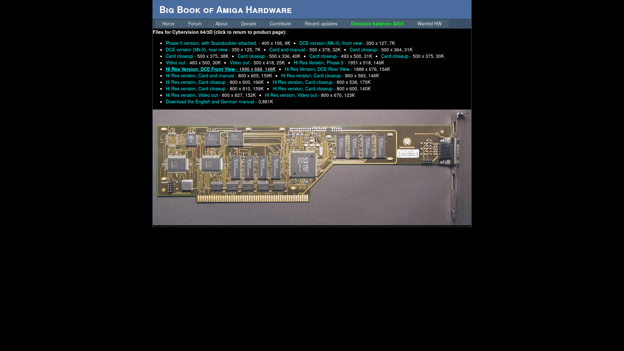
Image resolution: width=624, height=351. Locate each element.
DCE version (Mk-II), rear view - (213, 49)
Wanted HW (429, 23)
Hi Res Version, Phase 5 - (339, 62)
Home (168, 23)
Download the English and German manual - (219, 101)
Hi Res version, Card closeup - (330, 75)
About (221, 23)
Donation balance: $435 (377, 23)
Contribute (280, 23)
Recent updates (321, 23)
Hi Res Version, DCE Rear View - (337, 69)
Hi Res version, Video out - (211, 95)
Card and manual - (305, 49)
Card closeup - (381, 49)
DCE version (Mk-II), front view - (347, 43)
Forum (195, 23)
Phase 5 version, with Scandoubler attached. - (228, 43)
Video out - (193, 62)
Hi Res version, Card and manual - (219, 75)
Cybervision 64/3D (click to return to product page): (229, 32)
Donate (248, 23)
